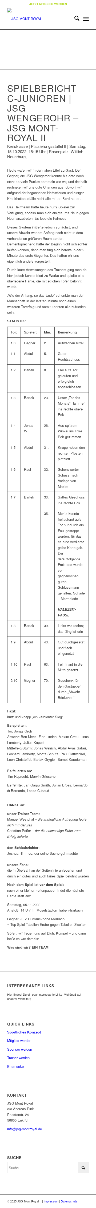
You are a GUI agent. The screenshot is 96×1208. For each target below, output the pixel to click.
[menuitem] (74, 18)
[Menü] (86, 18)
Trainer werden (18, 1057)
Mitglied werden (19, 1040)
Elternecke (15, 1066)
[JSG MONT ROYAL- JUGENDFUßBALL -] (40, 18)
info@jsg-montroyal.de (24, 1128)
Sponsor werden (19, 1049)
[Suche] (74, 18)
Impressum (51, 1201)
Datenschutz (69, 1201)
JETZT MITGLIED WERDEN (48, 4)
